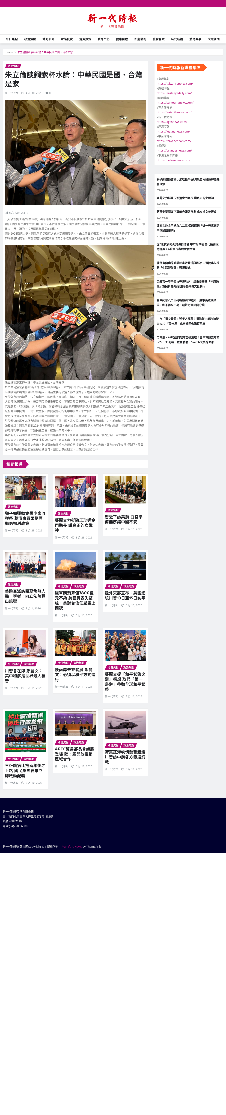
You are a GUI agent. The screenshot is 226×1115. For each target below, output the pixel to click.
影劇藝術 (140, 39)
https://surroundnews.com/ (175, 103)
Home (9, 52)
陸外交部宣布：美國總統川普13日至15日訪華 (125, 595)
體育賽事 (195, 39)
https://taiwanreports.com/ (175, 84)
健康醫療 (122, 39)
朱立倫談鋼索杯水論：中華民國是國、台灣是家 (45, 52)
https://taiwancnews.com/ (174, 141)
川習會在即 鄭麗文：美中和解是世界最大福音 (25, 675)
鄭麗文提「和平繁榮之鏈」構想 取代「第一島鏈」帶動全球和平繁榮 (125, 682)
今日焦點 (12, 39)
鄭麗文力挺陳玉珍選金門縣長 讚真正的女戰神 (75, 525)
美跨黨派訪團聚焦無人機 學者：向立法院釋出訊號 (25, 595)
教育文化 (104, 39)
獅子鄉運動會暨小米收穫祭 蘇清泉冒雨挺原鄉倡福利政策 (25, 518)
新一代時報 (11, 93)
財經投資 (67, 39)
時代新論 (177, 39)
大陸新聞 (214, 39)
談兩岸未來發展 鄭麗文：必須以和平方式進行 (75, 674)
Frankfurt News (71, 847)
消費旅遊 (85, 39)
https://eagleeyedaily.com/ (174, 93)
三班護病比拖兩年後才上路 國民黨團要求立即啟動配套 (25, 770)
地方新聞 (49, 39)
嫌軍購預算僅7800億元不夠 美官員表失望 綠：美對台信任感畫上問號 (75, 600)
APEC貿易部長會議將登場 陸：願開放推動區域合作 (74, 753)
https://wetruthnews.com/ (174, 112)
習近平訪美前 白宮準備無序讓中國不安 (124, 519)
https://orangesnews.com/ (174, 150)
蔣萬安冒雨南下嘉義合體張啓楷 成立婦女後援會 (187, 212)
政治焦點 (30, 39)
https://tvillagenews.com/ (173, 160)
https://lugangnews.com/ (173, 131)
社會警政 (159, 39)
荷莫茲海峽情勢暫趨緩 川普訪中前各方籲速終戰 (125, 756)
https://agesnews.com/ (172, 122)
